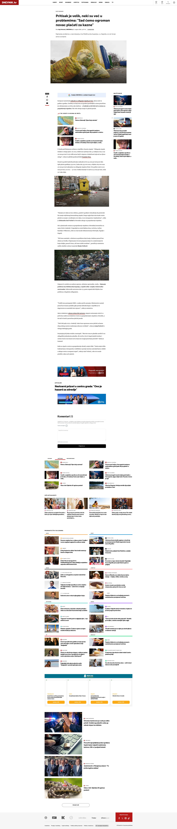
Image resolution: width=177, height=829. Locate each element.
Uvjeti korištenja (65, 825)
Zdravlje (93, 2)
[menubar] (174, 2)
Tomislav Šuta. (86, 157)
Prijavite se (82, 446)
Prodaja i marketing (55, 825)
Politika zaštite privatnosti (76, 825)
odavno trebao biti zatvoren (76, 313)
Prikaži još (76, 805)
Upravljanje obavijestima (102, 825)
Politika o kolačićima (88, 825)
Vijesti (55, 2)
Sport (61, 2)
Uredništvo (47, 825)
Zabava (107, 2)
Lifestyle (76, 2)
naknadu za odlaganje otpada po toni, (81, 101)
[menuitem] (174, 2)
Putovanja (85, 2)
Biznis (100, 2)
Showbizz (68, 2)
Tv (112, 2)
